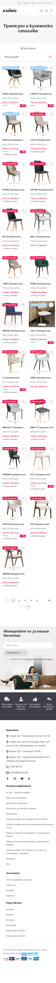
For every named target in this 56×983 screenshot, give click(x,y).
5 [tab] (46, 133)
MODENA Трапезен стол (14, 474)
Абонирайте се (13, 653)
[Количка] (46, 10)
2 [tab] (39, 133)
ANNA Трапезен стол (40, 377)
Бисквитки (11, 813)
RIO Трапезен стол (11, 236)
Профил (10, 890)
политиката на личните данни (38, 659)
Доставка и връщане (17, 803)
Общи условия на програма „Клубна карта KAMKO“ (27, 843)
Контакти (11, 885)
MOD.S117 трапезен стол (13, 140)
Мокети (10, 914)
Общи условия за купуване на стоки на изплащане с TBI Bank (26, 852)
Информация (26, 3)
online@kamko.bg (18, 772)
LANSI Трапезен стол (12, 284)
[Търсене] (41, 10)
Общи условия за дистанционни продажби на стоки (30, 826)
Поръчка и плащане (16, 797)
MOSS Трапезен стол (12, 94)
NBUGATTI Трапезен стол (13, 427)
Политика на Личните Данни (21, 808)
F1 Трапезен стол (11, 377)
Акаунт (48, 3)
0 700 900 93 (40, 3)
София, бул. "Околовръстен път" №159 (29, 735)
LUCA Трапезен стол (40, 140)
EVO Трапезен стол (39, 524)
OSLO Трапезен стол (40, 331)
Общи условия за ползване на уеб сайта (27, 819)
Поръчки (10, 895)
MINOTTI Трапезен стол (41, 427)
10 (49, 600)
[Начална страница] (10, 10)
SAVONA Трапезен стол (41, 190)
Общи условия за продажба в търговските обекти (28, 834)
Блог (8, 863)
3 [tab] (15, 87)
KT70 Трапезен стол (40, 474)
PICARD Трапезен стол (13, 190)
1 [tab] (10, 87)
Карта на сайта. (39, 949)
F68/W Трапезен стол (13, 524)
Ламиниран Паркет (16, 935)
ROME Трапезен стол (40, 284)
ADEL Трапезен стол (40, 236)
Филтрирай (11, 56)
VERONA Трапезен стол (13, 331)
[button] (51, 10)
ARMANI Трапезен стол (13, 574)
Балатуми (11, 925)
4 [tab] (17, 87)
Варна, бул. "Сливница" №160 (24, 751)
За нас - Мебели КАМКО (18, 792)
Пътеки (10, 920)
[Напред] (28, 607)
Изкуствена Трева (15, 930)
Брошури (10, 858)
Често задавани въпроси (19, 879)
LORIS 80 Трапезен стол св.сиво (41, 94)
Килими (10, 909)
